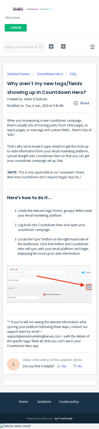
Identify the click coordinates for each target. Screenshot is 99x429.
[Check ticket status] (63, 46)
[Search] (41, 47)
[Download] (40, 213)
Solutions (44, 401)
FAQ (73, 73)
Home (23, 401)
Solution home (19, 73)
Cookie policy (69, 401)
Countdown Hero (50, 73)
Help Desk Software (40, 418)
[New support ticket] (51, 46)
